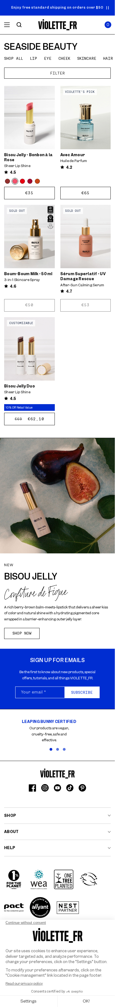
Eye (47, 58)
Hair (108, 58)
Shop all (13, 58)
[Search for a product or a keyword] (19, 25)
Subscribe (82, 692)
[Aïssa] (30, 181)
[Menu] (7, 25)
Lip (33, 58)
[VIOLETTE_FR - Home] (57, 25)
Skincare (86, 58)
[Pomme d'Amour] (22, 181)
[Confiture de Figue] (7, 181)
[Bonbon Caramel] (37, 181)
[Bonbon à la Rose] (15, 181)
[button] (108, 25)
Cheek (64, 58)
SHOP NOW (22, 633)
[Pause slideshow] (107, 7)
